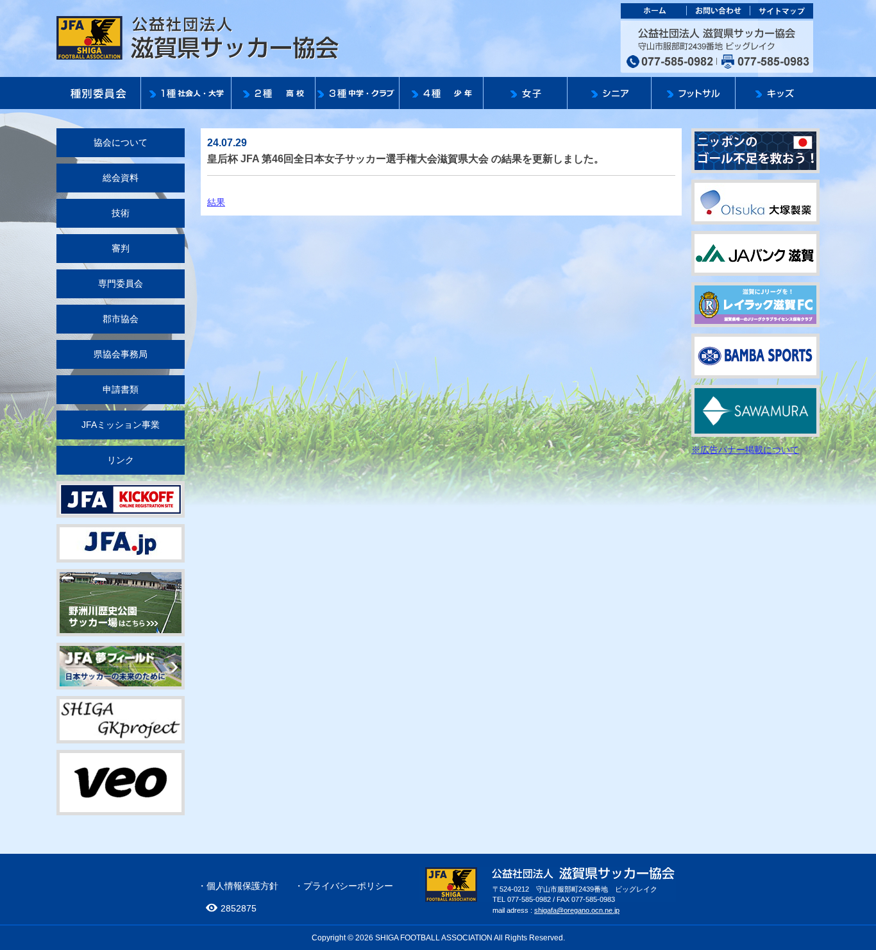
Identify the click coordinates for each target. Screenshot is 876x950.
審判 (121, 248)
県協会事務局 (120, 354)
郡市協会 (121, 319)
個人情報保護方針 (242, 886)
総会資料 (121, 178)
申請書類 (121, 389)
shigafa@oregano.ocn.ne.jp (576, 910)
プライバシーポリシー (348, 886)
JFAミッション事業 (120, 425)
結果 (216, 202)
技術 (121, 213)
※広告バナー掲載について (745, 450)
